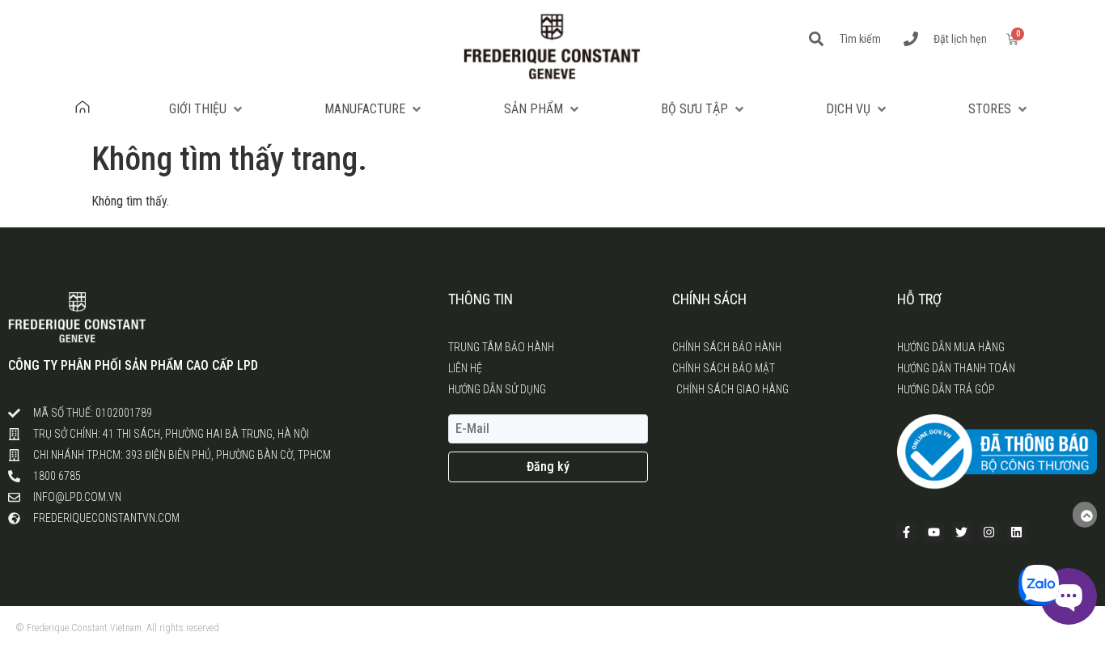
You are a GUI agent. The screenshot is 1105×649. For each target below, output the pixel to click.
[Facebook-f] (907, 531)
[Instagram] (989, 531)
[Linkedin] (1017, 531)
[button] (207, 109)
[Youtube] (934, 531)
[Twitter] (962, 531)
